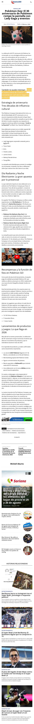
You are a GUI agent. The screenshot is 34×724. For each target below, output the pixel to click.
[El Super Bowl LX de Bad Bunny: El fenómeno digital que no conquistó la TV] (17, 618)
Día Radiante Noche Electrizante (15, 428)
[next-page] (29, 473)
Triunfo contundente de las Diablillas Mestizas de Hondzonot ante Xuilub (24, 452)
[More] (28, 440)
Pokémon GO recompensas (9, 432)
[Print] (20, 440)
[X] (9, 440)
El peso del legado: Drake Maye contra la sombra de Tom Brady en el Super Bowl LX (17, 674)
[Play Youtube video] (17, 256)
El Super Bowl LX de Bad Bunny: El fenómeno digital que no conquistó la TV (17, 634)
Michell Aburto (11, 24)
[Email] (17, 440)
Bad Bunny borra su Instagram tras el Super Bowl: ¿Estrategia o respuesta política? (17, 595)
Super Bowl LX (22, 432)
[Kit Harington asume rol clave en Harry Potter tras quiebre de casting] (27, 550)
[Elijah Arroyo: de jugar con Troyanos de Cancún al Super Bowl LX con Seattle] (17, 696)
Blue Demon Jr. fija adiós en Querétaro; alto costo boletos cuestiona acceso (10, 538)
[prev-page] (26, 473)
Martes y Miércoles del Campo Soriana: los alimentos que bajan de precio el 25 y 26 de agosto (16, 496)
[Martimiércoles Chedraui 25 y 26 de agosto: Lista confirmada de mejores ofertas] (27, 515)
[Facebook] (5, 440)
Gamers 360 (17, 8)
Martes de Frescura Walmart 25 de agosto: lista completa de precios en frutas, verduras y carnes (11, 527)
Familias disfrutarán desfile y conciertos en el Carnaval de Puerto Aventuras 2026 (8, 452)
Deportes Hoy (6, 669)
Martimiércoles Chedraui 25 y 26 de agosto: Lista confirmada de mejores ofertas (11, 515)
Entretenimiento (7, 591)
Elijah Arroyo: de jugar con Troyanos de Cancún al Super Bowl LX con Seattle (16, 713)
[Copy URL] (24, 440)
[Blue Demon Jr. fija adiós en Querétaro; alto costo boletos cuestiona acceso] (27, 538)
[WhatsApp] (13, 440)
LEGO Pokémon (6, 430)
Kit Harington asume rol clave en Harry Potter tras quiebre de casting (11, 550)
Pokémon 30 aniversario (18, 430)
